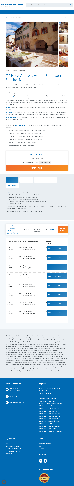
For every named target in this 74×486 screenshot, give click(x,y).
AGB (7, 443)
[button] (7, 45)
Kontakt (41, 448)
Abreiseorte (12, 186)
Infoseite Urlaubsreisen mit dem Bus (50, 396)
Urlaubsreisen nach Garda (47, 423)
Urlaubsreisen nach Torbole (47, 428)
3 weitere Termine (44, 162)
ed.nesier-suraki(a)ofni (17, 403)
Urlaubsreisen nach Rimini (47, 406)
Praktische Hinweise (45, 443)
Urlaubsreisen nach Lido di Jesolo (49, 408)
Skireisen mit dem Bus (45, 393)
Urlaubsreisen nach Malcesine (48, 411)
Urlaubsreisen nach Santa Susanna (49, 413)
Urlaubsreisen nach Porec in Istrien (49, 418)
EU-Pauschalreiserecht (13, 451)
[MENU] (72, 12)
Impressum (9, 453)
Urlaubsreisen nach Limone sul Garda (50, 431)
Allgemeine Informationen (45, 180)
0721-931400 (14, 396)
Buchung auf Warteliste (57, 248)
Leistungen (12, 180)
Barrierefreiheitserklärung (14, 448)
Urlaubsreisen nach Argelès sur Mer (49, 421)
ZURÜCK (64, 17)
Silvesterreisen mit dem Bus (47, 398)
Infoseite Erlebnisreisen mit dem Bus (50, 403)
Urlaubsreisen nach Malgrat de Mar (49, 416)
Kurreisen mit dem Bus (46, 391)
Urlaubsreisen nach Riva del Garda (49, 426)
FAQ (40, 446)
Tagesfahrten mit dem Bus (47, 401)
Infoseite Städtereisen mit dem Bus (50, 388)
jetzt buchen (37, 168)
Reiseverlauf (26, 180)
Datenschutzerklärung (12, 446)
